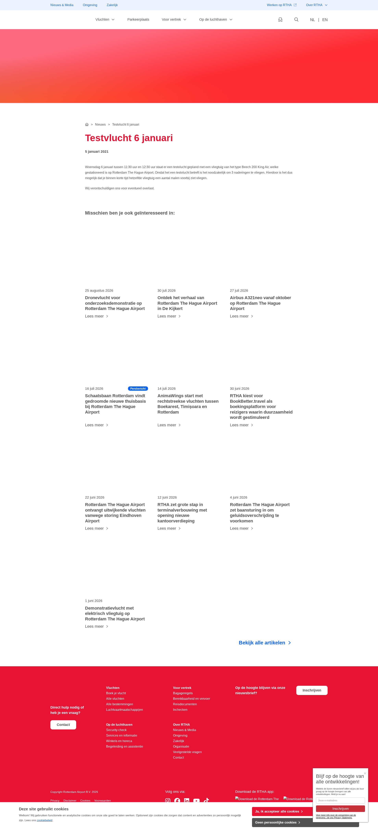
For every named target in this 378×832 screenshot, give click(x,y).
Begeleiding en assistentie (124, 746)
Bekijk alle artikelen (262, 643)
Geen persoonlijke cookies (275, 822)
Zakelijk (112, 5)
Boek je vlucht (116, 693)
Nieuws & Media (61, 5)
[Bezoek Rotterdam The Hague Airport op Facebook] (177, 801)
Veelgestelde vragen (187, 752)
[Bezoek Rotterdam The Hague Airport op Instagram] (167, 801)
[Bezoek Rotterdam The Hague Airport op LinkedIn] (186, 801)
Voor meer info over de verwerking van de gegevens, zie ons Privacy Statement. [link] (336, 816)
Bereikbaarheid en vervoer (191, 698)
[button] (296, 20)
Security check (116, 730)
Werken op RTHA (279, 5)
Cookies (85, 800)
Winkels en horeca (119, 741)
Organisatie (181, 746)
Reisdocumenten (185, 704)
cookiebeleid (44, 820)
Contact (63, 725)
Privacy (54, 800)
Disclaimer (69, 800)
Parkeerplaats (138, 19)
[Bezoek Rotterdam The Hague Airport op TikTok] (206, 801)
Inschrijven (312, 690)
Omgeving (90, 5)
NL (312, 20)
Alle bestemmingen (119, 704)
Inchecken (180, 709)
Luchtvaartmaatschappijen (124, 709)
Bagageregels (183, 693)
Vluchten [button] (102, 19)
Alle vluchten (115, 698)
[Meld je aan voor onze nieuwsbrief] (280, 20)
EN (325, 20)
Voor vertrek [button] (171, 19)
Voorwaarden (102, 800)
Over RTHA (314, 5)
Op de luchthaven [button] (213, 19)
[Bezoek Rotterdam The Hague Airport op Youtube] (196, 801)
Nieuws (100, 124)
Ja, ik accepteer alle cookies (277, 811)
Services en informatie (121, 735)
